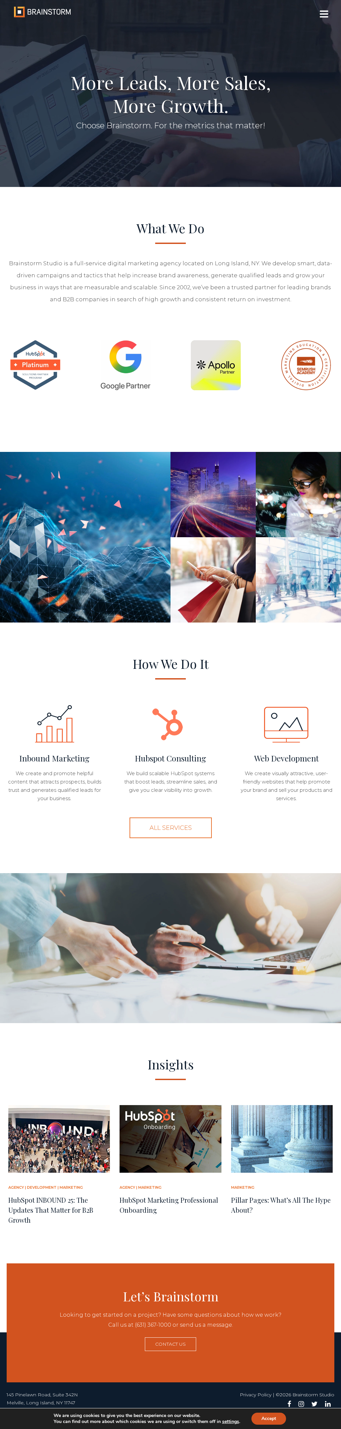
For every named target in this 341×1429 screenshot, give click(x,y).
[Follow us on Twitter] (314, 1404)
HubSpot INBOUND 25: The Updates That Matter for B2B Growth (50, 1209)
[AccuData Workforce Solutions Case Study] (298, 580)
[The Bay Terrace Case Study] (213, 580)
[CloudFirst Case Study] (298, 494)
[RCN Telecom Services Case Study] (213, 494)
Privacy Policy (255, 1395)
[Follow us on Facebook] (289, 1404)
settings (230, 1422)
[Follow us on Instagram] (301, 1404)
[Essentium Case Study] (85, 537)
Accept (268, 1418)
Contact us (170, 1344)
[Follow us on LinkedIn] (328, 1404)
